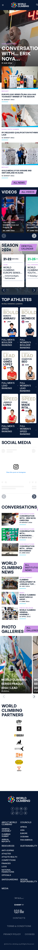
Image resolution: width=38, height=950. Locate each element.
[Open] (3, 5)
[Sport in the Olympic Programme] (19, 898)
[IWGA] (19, 911)
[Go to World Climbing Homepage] (20, 5)
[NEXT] (34, 236)
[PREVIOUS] (4, 236)
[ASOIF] (19, 904)
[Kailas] (19, 728)
